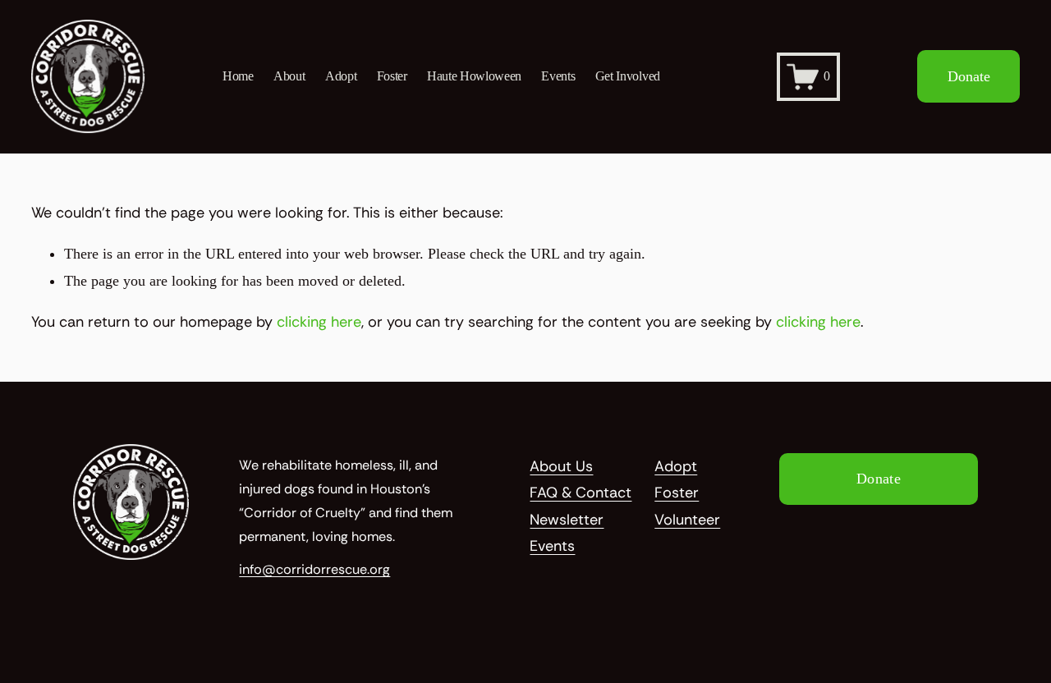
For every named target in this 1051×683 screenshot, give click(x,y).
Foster (392, 76)
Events (558, 76)
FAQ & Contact (580, 492)
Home (238, 76)
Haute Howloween (474, 76)
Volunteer (687, 519)
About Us (561, 466)
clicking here (319, 322)
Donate (969, 76)
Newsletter (567, 519)
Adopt (340, 76)
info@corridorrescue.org (314, 569)
